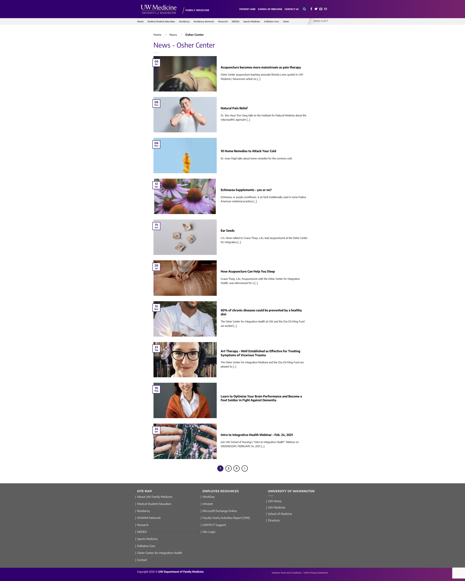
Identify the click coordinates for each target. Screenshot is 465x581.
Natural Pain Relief (234, 108)
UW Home (275, 501)
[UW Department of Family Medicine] (175, 9)
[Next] (245, 468)
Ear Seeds (227, 230)
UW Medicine (276, 507)
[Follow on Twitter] (316, 9)
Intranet (208, 504)
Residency (184, 21)
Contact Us (292, 9)
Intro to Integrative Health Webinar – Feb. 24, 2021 (257, 435)
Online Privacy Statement (316, 572)
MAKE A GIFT (321, 21)
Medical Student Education (161, 21)
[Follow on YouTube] (325, 9)
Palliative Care (271, 21)
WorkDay (209, 497)
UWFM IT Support (214, 525)
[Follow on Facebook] (311, 9)
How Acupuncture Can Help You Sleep (248, 271)
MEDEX (235, 21)
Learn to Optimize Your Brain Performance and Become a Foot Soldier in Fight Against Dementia (261, 398)
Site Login (209, 532)
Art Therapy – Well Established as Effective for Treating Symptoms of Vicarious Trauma (260, 353)
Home (157, 34)
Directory (274, 520)
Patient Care (247, 9)
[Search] (304, 9)
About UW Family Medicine (154, 497)
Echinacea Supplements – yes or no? (246, 190)
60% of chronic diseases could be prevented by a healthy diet (261, 312)
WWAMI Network (149, 518)
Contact (142, 560)
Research (223, 21)
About (140, 21)
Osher (286, 21)
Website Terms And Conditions (287, 572)
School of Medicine (270, 9)
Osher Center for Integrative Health (159, 553)
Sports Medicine (251, 21)
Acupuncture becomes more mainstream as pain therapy (261, 67)
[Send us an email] (320, 9)
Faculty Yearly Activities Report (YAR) (226, 518)
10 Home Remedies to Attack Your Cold (248, 151)
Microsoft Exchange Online (220, 511)
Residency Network (204, 21)
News (173, 34)
